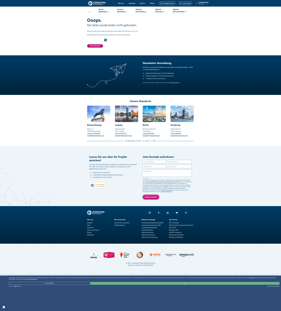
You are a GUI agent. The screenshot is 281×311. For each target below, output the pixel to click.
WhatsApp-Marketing (176, 237)
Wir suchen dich (119, 219)
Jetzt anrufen (186, 3)
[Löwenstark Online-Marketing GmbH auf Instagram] (149, 212)
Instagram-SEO (173, 230)
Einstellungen (253, 277)
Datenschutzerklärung (175, 82)
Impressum (131, 265)
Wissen (89, 232)
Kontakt (89, 223)
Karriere (142, 3)
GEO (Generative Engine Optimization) (181, 225)
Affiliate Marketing (147, 232)
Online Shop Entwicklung (150, 237)
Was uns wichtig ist (93, 230)
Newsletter (90, 235)
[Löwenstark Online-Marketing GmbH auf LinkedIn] (168, 212)
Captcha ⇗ (157, 203)
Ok (185, 283)
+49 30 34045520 (148, 133)
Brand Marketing (103, 10)
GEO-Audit (172, 227)
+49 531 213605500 (93, 133)
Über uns (120, 3)
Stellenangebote (119, 225)
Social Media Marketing (149, 227)
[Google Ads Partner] (93, 255)
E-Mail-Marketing (147, 230)
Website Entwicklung (140, 10)
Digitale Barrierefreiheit (178, 10)
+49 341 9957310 (120, 133)
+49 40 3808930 (176, 133)
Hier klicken (153, 202)
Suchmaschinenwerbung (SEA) (151, 225)
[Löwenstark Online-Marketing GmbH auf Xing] (186, 212)
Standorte (90, 227)
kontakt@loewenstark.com (95, 135)
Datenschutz (140, 265)
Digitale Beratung (158, 10)
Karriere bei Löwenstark (121, 223)
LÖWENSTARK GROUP (202, 3)
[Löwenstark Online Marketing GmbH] (97, 3)
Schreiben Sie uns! (168, 3)
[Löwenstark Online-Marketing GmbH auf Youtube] (177, 212)
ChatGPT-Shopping (175, 232)
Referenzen (132, 3)
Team (88, 225)
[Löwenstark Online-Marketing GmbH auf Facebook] (159, 212)
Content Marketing (121, 10)
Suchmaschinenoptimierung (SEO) (152, 223)
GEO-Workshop (174, 223)
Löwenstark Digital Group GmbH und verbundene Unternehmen (162, 181)
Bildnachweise (149, 265)
